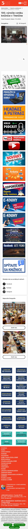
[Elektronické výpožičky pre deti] (14, 219)
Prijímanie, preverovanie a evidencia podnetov (12, 475)
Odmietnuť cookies (19, 524)
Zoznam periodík (6, 463)
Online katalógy (5, 451)
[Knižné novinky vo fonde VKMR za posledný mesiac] (14, 158)
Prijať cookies (8, 524)
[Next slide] (27, 44)
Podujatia (4, 453)
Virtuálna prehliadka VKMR (9, 461)
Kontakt (3, 468)
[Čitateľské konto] (14, 97)
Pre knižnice (4, 455)
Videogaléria (5, 466)
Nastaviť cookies (14, 527)
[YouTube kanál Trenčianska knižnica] (14, 143)
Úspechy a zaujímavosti (15, 8)
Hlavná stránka (4, 8)
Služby (3, 450)
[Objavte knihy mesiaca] (14, 189)
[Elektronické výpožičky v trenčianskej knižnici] (14, 204)
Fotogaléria (4, 465)
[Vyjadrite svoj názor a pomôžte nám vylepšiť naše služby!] (14, 173)
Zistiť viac (14, 327)
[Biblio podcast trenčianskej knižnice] (14, 128)
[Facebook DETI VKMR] (14, 250)
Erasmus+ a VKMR (6, 479)
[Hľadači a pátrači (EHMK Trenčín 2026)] (14, 112)
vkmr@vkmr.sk (10, 508)
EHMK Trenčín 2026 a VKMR (9, 457)
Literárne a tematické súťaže (9, 470)
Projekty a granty (6, 477)
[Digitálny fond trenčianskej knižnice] (14, 235)
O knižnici (4, 448)
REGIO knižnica (5, 459)
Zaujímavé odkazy (6, 472)
